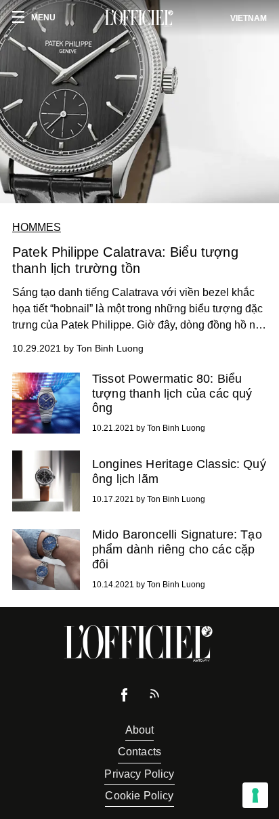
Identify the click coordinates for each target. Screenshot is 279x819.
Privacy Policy (139, 774)
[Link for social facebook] (124, 698)
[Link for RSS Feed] (154, 696)
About (139, 730)
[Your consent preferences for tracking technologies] (255, 795)
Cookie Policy (139, 795)
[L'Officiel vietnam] (139, 18)
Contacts (139, 751)
